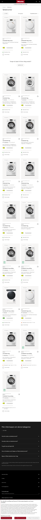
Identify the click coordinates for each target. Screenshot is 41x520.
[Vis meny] (2, 1)
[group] (11, 36)
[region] (20, 510)
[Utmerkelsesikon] (4, 262)
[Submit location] (38, 493)
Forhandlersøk (5, 491)
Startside (4, 7)
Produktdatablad (10, 47)
